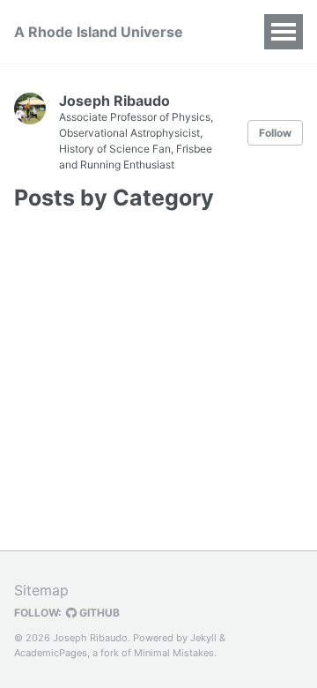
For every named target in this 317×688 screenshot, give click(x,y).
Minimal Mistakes (174, 653)
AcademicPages (50, 653)
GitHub (98, 612)
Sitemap (41, 590)
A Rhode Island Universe (98, 32)
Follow (275, 132)
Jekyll (203, 638)
